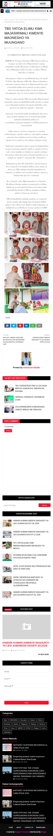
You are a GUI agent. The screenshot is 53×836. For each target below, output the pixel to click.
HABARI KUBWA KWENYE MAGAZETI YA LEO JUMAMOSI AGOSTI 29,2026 (25, 644)
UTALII (28, 728)
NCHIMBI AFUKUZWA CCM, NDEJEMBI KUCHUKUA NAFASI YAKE (30, 556)
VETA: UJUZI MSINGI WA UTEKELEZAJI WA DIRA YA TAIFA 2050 (31, 567)
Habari (32, 720)
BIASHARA (13, 720)
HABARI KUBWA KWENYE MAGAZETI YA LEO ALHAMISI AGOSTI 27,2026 (30, 533)
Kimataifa (7, 724)
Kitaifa (12, 20)
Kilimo (40, 720)
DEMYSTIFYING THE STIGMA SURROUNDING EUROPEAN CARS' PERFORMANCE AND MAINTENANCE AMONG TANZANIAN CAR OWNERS (29, 772)
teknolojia (7, 732)
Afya (5, 720)
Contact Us (29, 827)
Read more (44, 654)
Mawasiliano (40, 827)
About (19, 827)
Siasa (13, 728)
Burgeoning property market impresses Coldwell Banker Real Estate (29, 757)
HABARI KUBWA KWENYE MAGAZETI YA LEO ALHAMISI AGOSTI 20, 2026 (30, 593)
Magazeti (24, 724)
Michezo (42, 724)
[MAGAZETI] (26, 627)
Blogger (44, 832)
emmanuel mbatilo (13, 48)
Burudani (24, 720)
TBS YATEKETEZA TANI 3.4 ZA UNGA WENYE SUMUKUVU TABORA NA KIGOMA (31, 388)
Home (6, 20)
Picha (6, 728)
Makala (33, 724)
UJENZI (20, 728)
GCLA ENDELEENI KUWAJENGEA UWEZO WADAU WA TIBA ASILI (29, 408)
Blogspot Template (22, 832)
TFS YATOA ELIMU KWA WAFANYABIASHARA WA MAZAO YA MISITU (28, 545)
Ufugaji (36, 728)
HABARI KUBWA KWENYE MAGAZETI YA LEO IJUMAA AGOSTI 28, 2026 (30, 522)
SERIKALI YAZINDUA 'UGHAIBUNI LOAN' (29, 398)
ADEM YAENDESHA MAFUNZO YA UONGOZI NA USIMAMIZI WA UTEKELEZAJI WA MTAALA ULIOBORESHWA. (28, 581)
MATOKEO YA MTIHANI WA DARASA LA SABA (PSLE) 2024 (30, 746)
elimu (44, 728)
